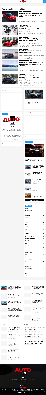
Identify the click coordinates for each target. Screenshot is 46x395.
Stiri (30, 11)
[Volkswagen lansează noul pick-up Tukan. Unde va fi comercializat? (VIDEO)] (28, 195)
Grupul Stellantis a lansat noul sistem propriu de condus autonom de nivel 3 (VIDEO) (37, 301)
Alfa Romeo (27, 327)
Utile (26, 273)
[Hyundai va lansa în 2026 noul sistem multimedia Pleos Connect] (27, 295)
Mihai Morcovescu (23, 18)
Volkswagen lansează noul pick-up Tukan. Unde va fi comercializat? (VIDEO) (37, 195)
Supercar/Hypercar (28, 259)
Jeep (39, 334)
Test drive (27, 263)
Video (26, 275)
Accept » (20, 392)
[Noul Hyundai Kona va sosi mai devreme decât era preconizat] (4, 296)
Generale (20, 11)
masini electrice (28, 336)
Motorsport (27, 242)
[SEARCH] (43, 112)
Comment (27, 213)
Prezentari (27, 249)
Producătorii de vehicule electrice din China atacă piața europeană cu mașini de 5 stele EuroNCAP (31, 64)
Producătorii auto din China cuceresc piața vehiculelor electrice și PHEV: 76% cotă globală (30, 15)
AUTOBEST (39, 327)
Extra (26, 224)
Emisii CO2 (27, 220)
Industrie (26, 231)
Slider (26, 254)
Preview (26, 247)
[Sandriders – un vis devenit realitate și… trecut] (4, 351)
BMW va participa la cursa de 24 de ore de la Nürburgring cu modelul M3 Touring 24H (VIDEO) (15, 343)
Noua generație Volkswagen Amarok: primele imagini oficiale (33, 159)
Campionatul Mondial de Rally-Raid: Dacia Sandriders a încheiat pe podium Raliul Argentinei (14, 328)
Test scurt (27, 264)
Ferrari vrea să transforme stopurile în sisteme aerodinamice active (37, 173)
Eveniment (27, 222)
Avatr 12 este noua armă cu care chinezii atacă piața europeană (30, 51)
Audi (35, 327)
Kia (41, 334)
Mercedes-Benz (27, 338)
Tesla (38, 341)
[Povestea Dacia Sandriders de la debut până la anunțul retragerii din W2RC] (4, 357)
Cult (25, 219)
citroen (39, 329)
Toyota (31, 343)
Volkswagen (27, 345)
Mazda (33, 336)
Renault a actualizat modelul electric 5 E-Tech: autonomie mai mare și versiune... (38, 166)
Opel (41, 338)
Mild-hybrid (27, 240)
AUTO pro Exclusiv (28, 210)
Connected (27, 217)
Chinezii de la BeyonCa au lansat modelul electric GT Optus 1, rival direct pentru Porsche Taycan (30, 77)
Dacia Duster (27, 331)
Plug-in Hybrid (27, 245)
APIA (31, 327)
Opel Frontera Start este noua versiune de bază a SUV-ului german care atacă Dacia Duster (14, 316)
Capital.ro (30, 329)
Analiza (26, 208)
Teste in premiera (28, 268)
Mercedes (38, 336)
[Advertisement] (11, 101)
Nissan (37, 338)
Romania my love (28, 252)
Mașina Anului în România (30, 236)
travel (36, 343)
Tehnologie (27, 261)
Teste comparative (28, 266)
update (40, 343)
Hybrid (26, 229)
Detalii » (26, 392)
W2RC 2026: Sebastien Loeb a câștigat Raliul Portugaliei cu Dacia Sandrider (15, 335)
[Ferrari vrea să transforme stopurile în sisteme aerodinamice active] (28, 174)
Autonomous (27, 212)
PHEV (27, 11)
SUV (35, 341)
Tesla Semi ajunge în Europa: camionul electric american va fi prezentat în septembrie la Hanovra (15, 309)
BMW (44, 327)
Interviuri (26, 235)
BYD (25, 329)
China (35, 329)
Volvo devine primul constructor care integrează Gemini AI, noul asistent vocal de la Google (38, 287)
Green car (24, 11)
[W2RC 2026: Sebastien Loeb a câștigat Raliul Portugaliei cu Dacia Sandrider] (4, 336)
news (33, 338)
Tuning (26, 270)
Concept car (27, 215)
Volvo (32, 345)
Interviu (34, 334)
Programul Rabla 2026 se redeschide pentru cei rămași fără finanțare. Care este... (38, 180)
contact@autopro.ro (25, 381)
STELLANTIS (31, 341)
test (42, 341)
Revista (26, 250)
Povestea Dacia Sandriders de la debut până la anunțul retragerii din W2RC (15, 357)
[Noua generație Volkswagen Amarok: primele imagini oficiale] (34, 150)
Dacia (43, 329)
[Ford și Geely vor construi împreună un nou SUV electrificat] (4, 303)
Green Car (3, 283)
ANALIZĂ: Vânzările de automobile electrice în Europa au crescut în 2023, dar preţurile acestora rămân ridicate (31, 28)
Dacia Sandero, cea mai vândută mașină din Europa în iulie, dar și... (38, 188)
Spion (26, 256)
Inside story (27, 233)
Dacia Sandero (34, 331)
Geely (26, 334)
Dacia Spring (40, 331)
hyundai (30, 334)
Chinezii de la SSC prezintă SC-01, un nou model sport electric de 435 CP (30, 39)
